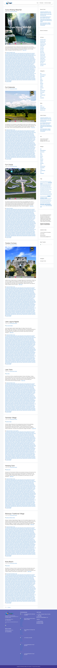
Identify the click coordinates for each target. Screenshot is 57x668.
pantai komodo (17, 68)
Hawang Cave (10, 466)
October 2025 (42, 42)
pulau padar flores (22, 71)
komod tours (25, 57)
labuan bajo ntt (18, 60)
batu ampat (33, 53)
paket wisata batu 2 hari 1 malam (45, 193)
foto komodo (22, 133)
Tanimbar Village (10, 418)
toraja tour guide (19, 74)
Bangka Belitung (43, 74)
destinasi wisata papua (22, 132)
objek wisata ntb (17, 62)
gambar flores (26, 133)
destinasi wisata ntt (16, 132)
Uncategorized (42, 170)
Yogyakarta (16, 430)
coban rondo (41, 182)
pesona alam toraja (12, 69)
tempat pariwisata (45, 204)
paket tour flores (15, 64)
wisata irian (13, 155)
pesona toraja (17, 69)
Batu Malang (45, 181)
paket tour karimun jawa (21, 64)
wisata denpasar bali (18, 154)
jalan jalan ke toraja (21, 134)
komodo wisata (20, 59)
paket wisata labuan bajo (25, 144)
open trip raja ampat (29, 63)
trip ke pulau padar (18, 153)
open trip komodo (11, 63)
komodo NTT (19, 58)
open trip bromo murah (47, 189)
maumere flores (24, 61)
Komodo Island (42, 90)
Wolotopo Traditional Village (14, 514)
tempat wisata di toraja (26, 73)
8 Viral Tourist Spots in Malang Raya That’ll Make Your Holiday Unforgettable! (45, 24)
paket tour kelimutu (27, 64)
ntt (33, 61)
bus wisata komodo (27, 54)
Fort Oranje (9, 165)
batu (41, 77)
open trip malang (44, 192)
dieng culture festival (29, 132)
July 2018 (41, 65)
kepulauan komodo (20, 57)
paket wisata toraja (11, 68)
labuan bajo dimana (8, 60)
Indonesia (7, 52)
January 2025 (42, 55)
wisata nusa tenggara (25, 156)
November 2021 (43, 59)
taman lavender (43, 202)
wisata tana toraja (25, 79)
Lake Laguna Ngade (12, 322)
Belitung (41, 80)
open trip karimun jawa (29, 62)
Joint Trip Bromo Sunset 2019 (28, 637)
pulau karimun (15, 70)
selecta (48, 201)
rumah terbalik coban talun (44, 201)
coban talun (44, 182)
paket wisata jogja (24, 143)
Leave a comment (8, 81)
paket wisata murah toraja (8, 145)
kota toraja (23, 59)
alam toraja (25, 53)
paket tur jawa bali (7, 143)
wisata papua (30, 156)
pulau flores (6, 70)
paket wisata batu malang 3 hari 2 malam (47, 194)
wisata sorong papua (19, 79)
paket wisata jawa (18, 143)
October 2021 (42, 61)
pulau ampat (21, 69)
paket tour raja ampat (26, 142)
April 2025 (42, 51)
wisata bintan (13, 154)
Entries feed (42, 107)
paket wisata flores (13, 143)
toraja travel (23, 74)
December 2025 (43, 39)
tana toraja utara (16, 72)
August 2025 (42, 45)
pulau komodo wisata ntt (10, 71)
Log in (41, 105)
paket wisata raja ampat (24, 145)
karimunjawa (7, 57)
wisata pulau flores (7, 79)
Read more (33, 127)
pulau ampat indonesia (26, 69)
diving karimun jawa (8, 133)
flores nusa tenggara (17, 133)
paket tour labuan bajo (20, 142)
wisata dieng (10, 155)
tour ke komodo (11, 75)
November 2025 (43, 41)
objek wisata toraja (23, 62)
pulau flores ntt (11, 70)
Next (9, 607)
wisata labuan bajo (13, 156)
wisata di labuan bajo (29, 154)
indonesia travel (16, 134)
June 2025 (42, 48)
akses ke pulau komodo (14, 53)
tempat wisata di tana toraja (19, 73)
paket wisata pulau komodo (17, 145)
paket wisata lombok (33, 144)
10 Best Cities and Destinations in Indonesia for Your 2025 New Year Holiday (46, 20)
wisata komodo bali (8, 156)
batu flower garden (42, 181)
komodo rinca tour (32, 58)
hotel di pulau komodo (11, 134)
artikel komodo (29, 53)
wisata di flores (23, 154)
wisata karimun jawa (23, 155)
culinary (41, 86)
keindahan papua (14, 57)
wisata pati (33, 156)
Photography (11, 52)
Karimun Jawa (27, 134)
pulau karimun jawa (20, 70)
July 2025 (41, 46)
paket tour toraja (32, 142)
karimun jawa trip (31, 134)
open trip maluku (23, 63)
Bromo (41, 157)
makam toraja (10, 61)
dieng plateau (34, 132)
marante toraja (20, 61)
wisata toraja (29, 79)
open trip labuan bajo (18, 63)
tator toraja (30, 72)
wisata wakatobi (9, 80)
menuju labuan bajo (29, 61)
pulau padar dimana (17, 71)
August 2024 (42, 58)
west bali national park (29, 153)
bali (40, 73)
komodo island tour (14, 58)
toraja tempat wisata (10, 74)
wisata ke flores (28, 155)
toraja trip (26, 74)
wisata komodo (33, 155)
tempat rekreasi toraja (11, 73)
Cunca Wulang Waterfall (13, 10)
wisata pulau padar (13, 79)
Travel (14, 52)
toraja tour (15, 74)
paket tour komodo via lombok (12, 142)
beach (7, 573)
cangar (48, 181)
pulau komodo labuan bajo (27, 70)
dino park (47, 182)
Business (41, 83)
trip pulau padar (23, 153)
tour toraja (27, 75)
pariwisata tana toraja (26, 68)
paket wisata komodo (19, 144)
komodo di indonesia (8, 58)
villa (40, 96)
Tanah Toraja (20, 72)
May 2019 (41, 62)
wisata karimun (18, 155)
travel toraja (8, 153)
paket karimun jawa (9, 64)
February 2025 (42, 54)
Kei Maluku (10, 57)
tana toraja (11, 72)
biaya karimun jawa (13, 54)
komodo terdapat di (8, 59)
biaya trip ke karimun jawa (20, 54)
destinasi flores (11, 132)
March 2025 (42, 52)
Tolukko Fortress (10, 243)
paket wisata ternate (31, 145)
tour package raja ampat (22, 75)
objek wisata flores (12, 62)
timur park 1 (44, 205)
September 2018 (43, 64)
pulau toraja (27, 71)
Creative (41, 84)
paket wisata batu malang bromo (43, 196)
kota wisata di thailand (29, 59)
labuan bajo (34, 59)
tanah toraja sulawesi (25, 72)
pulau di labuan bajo (32, 69)
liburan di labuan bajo (31, 60)
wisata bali (9, 154)
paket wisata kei (13, 144)
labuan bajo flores (13, 60)
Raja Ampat (31, 71)
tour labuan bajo (16, 75)
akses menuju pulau (20, 53)
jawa (41, 89)
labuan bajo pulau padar (24, 60)
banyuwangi (42, 76)
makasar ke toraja (15, 61)
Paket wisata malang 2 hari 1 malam (44, 199)
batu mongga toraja (8, 54)
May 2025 (42, 49)
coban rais (50, 181)
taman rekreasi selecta (47, 202)
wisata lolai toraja (19, 156)
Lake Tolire (8, 370)
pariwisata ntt (21, 68)
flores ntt (12, 133)
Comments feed (43, 108)
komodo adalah (32, 57)
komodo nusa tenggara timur (25, 58)
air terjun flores (8, 53)
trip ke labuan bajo (13, 153)
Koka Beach (9, 562)
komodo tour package (14, 59)
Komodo (28, 57)
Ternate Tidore (32, 73)
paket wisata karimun (30, 143)
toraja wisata (30, 74)
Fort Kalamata (10, 87)
